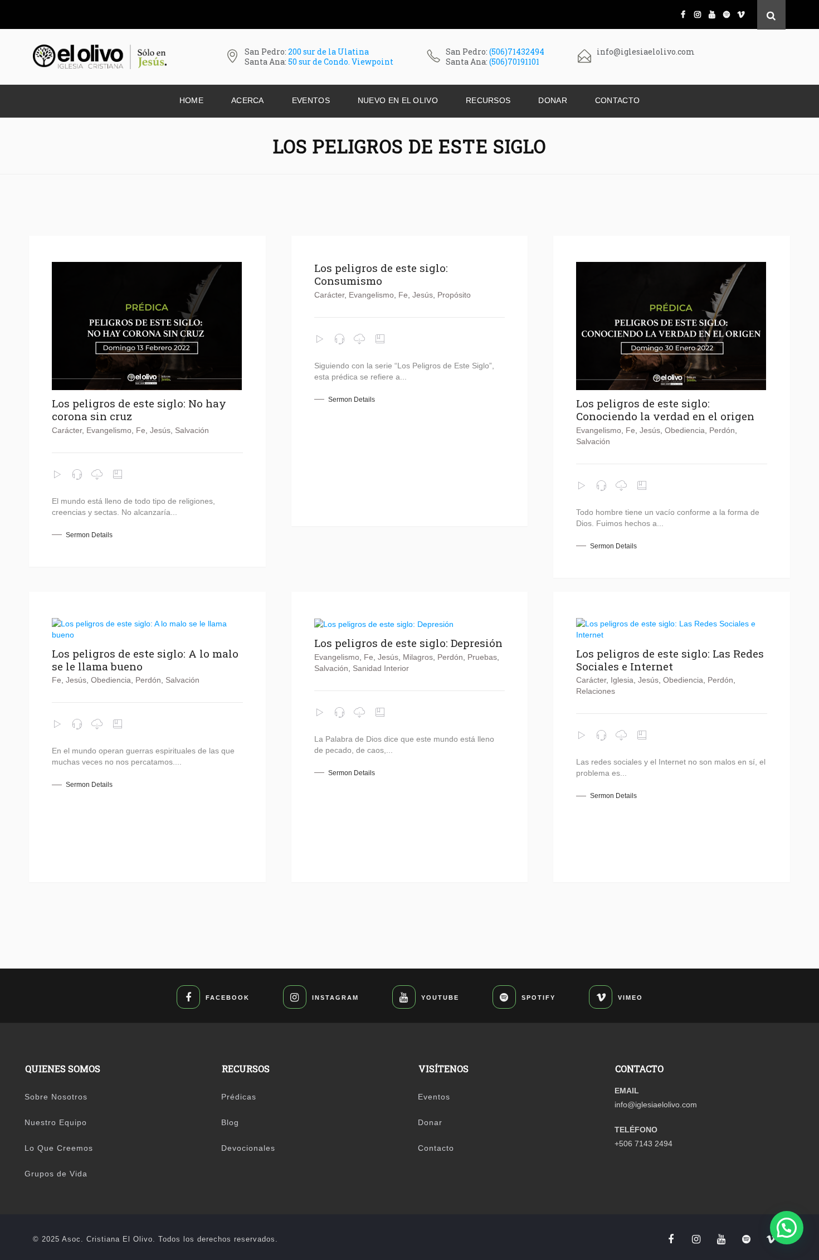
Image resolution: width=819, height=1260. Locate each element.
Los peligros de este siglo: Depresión (408, 643)
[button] (786, 1227)
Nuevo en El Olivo (398, 100)
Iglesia (622, 679)
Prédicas (238, 1096)
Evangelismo (108, 430)
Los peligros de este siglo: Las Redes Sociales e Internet (670, 659)
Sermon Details (89, 535)
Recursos (488, 100)
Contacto (617, 100)
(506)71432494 (516, 51)
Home (191, 100)
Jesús (160, 430)
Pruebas (482, 657)
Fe (140, 430)
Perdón (722, 430)
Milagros (418, 657)
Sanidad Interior (381, 668)
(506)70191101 (514, 61)
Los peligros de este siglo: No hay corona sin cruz (139, 409)
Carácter (67, 430)
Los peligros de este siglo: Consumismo (381, 274)
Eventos (311, 100)
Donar (552, 100)
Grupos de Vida (56, 1173)
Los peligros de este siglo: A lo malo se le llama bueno (145, 659)
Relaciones (595, 691)
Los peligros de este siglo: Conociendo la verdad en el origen (665, 409)
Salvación (192, 430)
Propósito (454, 294)
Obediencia (685, 430)
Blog (230, 1122)
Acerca (247, 100)
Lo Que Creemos (59, 1148)
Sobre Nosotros (56, 1096)
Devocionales (248, 1148)
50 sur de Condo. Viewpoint (340, 61)
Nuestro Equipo (56, 1122)
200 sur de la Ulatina (328, 51)
